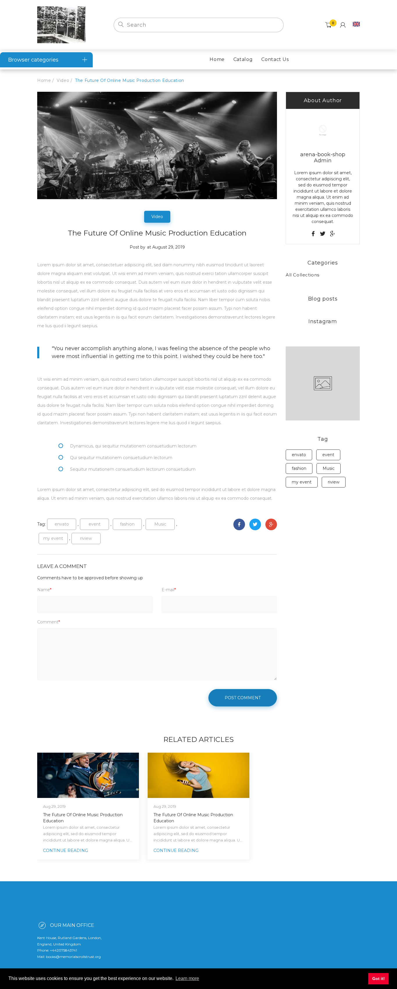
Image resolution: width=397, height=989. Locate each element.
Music (160, 524)
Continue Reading (65, 850)
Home (44, 80)
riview (86, 538)
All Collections (302, 275)
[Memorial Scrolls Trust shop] (61, 24)
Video (63, 80)
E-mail (169, 589)
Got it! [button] (378, 978)
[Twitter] (255, 524)
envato (62, 524)
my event (53, 538)
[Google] (271, 524)
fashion (127, 524)
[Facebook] (239, 524)
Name (44, 589)
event (95, 524)
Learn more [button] (187, 978)
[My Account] (343, 25)
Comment (48, 622)
